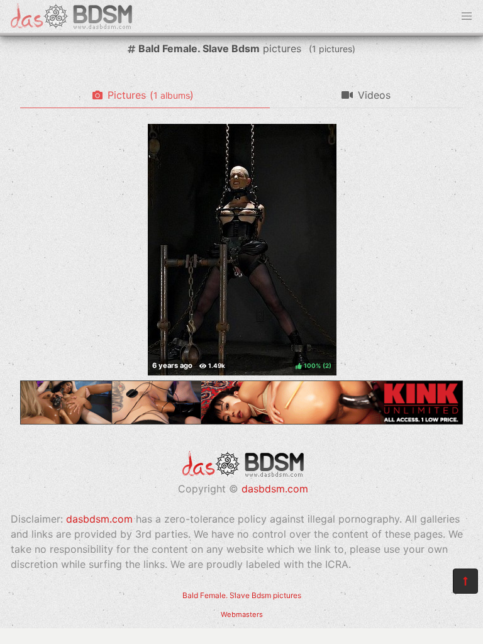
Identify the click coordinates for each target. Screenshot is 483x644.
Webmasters (242, 614)
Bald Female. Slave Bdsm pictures (241, 595)
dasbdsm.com (275, 488)
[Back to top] (465, 581)
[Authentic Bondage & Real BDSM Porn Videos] (241, 420)
